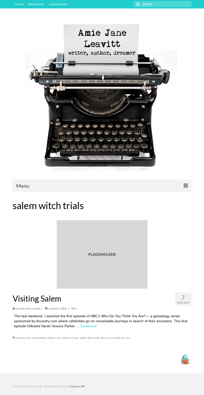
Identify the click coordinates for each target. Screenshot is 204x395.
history (51, 337)
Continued (88, 326)
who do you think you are (115, 337)
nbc (58, 337)
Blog (63, 308)
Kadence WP (77, 386)
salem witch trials (89, 337)
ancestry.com (22, 337)
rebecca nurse (70, 337)
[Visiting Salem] (102, 254)
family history (39, 337)
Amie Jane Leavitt (29, 308)
